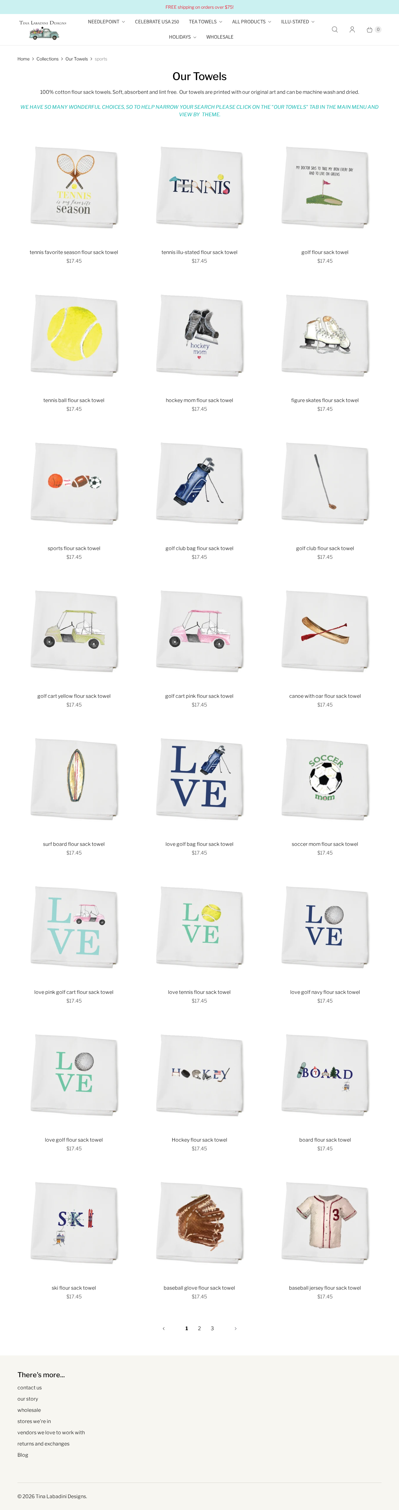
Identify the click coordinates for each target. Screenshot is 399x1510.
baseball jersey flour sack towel (325, 1288)
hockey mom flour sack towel (199, 400)
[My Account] (352, 29)
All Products (249, 22)
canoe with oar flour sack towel (325, 696)
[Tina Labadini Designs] (42, 29)
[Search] (335, 29)
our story (27, 1399)
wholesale (29, 1410)
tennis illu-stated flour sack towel (199, 252)
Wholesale (219, 37)
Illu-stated (295, 22)
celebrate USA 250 (157, 22)
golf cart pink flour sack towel (199, 696)
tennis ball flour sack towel (73, 400)
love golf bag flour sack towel (199, 844)
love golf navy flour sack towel (325, 992)
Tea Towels (203, 22)
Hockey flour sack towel (199, 1140)
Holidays (180, 37)
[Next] (236, 1328)
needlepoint (103, 22)
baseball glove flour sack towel (199, 1288)
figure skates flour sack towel (325, 400)
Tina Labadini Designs (61, 1496)
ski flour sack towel (74, 1288)
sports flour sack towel (74, 548)
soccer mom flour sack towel (325, 844)
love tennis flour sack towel (199, 992)
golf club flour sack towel (325, 548)
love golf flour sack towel (74, 1140)
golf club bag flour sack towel (199, 548)
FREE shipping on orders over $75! (199, 7)
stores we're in (34, 1421)
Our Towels (76, 58)
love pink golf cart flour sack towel (73, 992)
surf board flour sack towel (74, 844)
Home (23, 58)
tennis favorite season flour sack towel (74, 252)
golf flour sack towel (325, 252)
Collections (47, 58)
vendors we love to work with (51, 1433)
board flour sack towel (325, 1140)
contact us (29, 1388)
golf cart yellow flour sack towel (74, 696)
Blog (22, 1455)
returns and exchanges (43, 1444)
